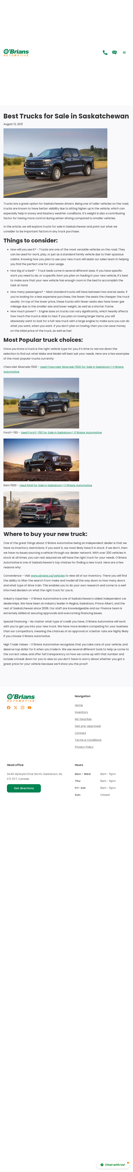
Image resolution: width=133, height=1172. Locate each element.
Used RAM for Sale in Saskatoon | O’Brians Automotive (55, 485)
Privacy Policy (84, 747)
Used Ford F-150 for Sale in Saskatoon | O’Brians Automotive (61, 433)
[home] (51, 52)
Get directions (24, 788)
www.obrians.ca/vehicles (48, 576)
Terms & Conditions (88, 740)
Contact (80, 733)
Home (79, 705)
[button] (124, 52)
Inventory (81, 712)
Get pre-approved (88, 726)
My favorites (83, 719)
